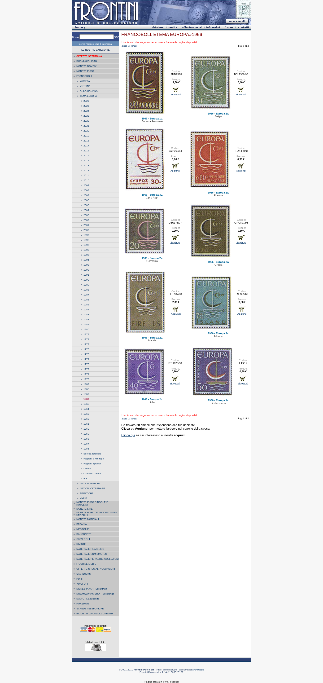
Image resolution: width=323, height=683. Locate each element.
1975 (86, 354)
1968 (86, 389)
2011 (86, 175)
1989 (86, 284)
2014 (86, 160)
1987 (86, 294)
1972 (86, 369)
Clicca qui (128, 435)
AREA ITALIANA (89, 91)
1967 (86, 394)
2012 (86, 170)
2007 (86, 195)
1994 (86, 260)
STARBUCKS (83, 574)
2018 (86, 140)
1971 (86, 374)
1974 (86, 359)
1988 (86, 289)
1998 (86, 240)
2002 (86, 220)
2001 (86, 225)
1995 (86, 255)
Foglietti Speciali (92, 463)
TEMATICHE (86, 493)
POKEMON (82, 603)
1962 (86, 419)
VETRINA (85, 86)
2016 (86, 150)
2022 (86, 120)
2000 (86, 230)
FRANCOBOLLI (84, 76)
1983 (86, 314)
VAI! (116, 37)
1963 (86, 414)
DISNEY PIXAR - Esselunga (91, 588)
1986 (86, 299)
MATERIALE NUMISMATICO (91, 554)
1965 (86, 404)
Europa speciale (92, 453)
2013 (86, 165)
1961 (86, 424)
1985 (86, 304)
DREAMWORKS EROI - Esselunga (95, 593)
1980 (86, 329)
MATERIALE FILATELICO (90, 549)
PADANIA (81, 524)
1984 (86, 309)
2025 (86, 106)
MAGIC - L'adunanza (87, 598)
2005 (86, 205)
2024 (86, 111)
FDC (85, 478)
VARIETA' (85, 81)
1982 (86, 319)
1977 (86, 344)
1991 (86, 274)
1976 (86, 349)
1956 (86, 448)
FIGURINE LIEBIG (86, 564)
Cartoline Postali (92, 473)
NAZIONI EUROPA (90, 483)
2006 (86, 200)
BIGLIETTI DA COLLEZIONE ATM (94, 613)
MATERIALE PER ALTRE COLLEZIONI (97, 559)
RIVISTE (81, 544)
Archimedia (198, 669)
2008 (86, 190)
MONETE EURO (85, 71)
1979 (86, 334)
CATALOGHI (83, 539)
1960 (86, 428)
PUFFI (79, 578)
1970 (86, 379)
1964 (86, 409)
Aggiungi (176, 94)
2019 (86, 135)
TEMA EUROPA (88, 96)
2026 (86, 101)
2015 (86, 155)
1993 (86, 265)
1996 (86, 250)
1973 (86, 364)
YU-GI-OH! (82, 583)
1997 (86, 245)
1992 (86, 270)
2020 (86, 130)
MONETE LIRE (84, 508)
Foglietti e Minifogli (93, 458)
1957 (86, 443)
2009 (86, 185)
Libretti (87, 468)
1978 (86, 339)
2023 (86, 116)
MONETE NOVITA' (86, 66)
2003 (86, 215)
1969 (86, 384)
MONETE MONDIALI (87, 519)
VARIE (83, 498)
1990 (86, 279)
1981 (86, 324)
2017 (86, 145)
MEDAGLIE (82, 529)
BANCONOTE (84, 534)
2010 (86, 180)
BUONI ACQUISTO (86, 61)
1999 (86, 235)
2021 (86, 125)
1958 (86, 438)
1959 (86, 433)
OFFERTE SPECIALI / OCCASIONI (95, 569)
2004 (86, 210)
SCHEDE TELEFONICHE (90, 608)
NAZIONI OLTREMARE (92, 488)
